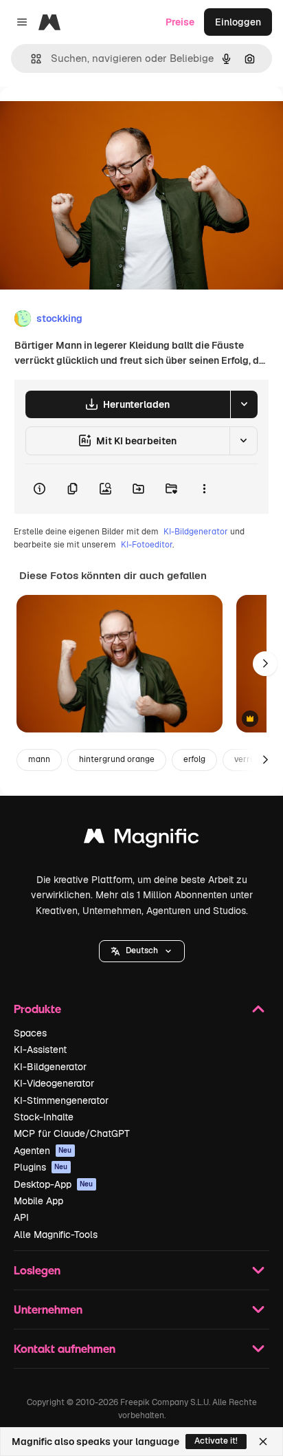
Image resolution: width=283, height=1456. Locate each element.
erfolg (194, 759)
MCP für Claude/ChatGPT (72, 1133)
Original (88, 117)
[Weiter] (265, 663)
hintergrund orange (117, 759)
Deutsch (142, 950)
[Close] (263, 1441)
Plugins (41, 1167)
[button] (142, 951)
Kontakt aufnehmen (64, 1348)
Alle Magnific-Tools (56, 1234)
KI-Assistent (40, 1049)
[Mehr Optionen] (204, 489)
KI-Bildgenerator (195, 531)
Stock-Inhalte (43, 1117)
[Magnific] (141, 839)
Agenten (43, 1150)
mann (39, 759)
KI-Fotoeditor (146, 544)
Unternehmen (48, 1309)
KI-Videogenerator (54, 1083)
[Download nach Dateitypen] (244, 404)
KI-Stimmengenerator (61, 1100)
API (21, 1217)
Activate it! (216, 1440)
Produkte (37, 1008)
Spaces (30, 1033)
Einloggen (238, 22)
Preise (180, 22)
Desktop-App (53, 1184)
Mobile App (38, 1201)
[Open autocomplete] (30, 59)
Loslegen (37, 1270)
